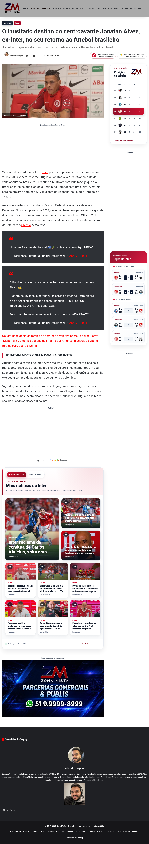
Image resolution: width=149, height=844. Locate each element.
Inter (17, 23)
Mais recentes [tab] (35, 475)
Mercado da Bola (61, 8)
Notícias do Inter (40, 8)
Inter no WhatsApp (108, 8)
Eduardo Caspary (16, 56)
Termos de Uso (124, 831)
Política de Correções (64, 831)
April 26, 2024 (78, 256)
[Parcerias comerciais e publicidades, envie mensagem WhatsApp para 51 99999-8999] (53, 688)
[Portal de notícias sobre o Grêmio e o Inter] (12, 8)
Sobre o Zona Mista (31, 831)
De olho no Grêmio (131, 8)
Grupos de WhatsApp (74, 838)
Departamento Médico (84, 8)
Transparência (81, 831)
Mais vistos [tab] (17, 475)
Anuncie (135, 831)
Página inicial (15, 831)
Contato (92, 831)
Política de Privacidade (106, 831)
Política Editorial (47, 831)
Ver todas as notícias (91, 644)
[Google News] (58, 460)
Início (26, 8)
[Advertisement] (53, 148)
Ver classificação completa (128, 140)
